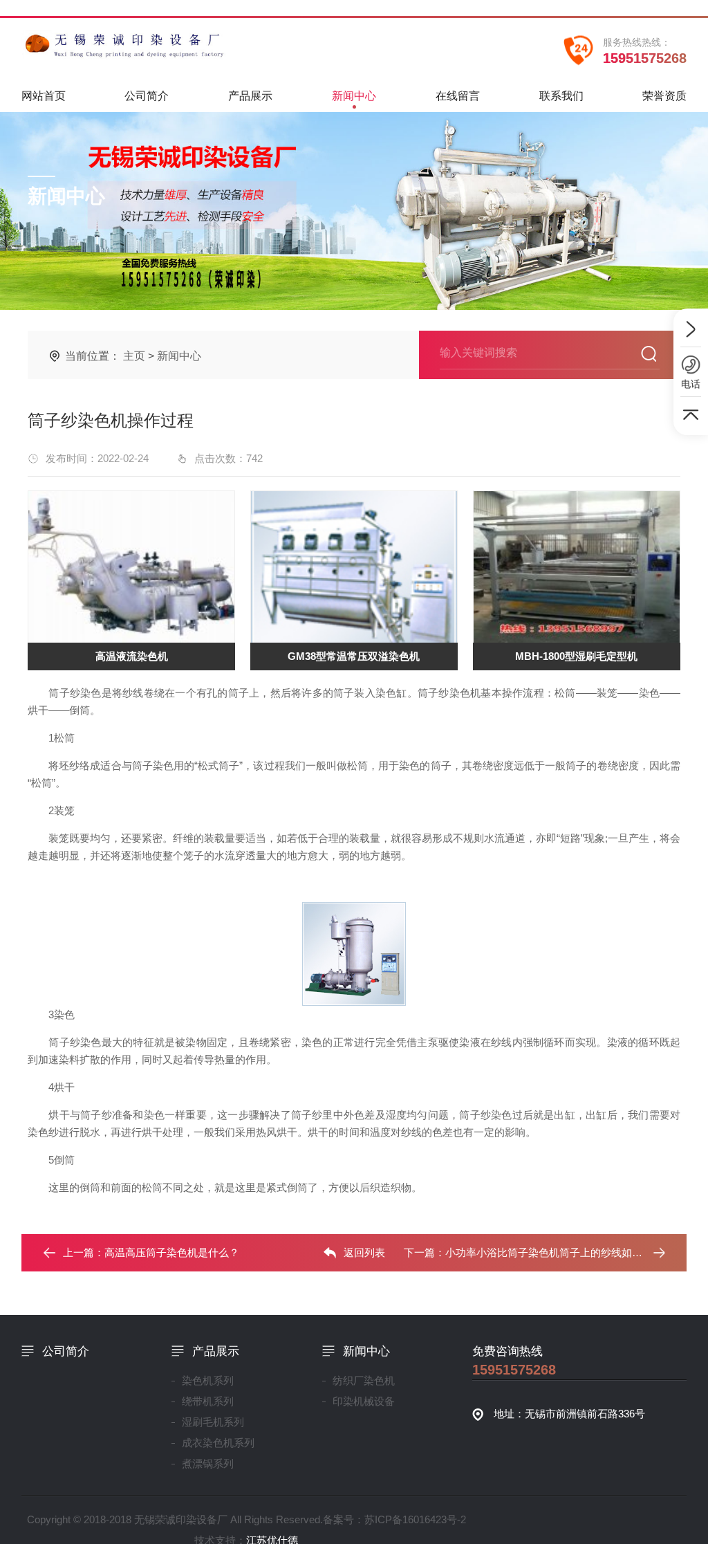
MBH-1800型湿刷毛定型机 (576, 656)
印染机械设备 (364, 1401)
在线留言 (458, 96)
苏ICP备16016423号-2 (415, 1519)
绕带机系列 (208, 1401)
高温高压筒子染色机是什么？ (171, 1252)
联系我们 (561, 96)
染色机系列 (208, 1380)
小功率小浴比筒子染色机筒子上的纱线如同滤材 (554, 1252)
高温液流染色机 (131, 656)
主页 (134, 356)
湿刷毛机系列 (213, 1422)
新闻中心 (354, 96)
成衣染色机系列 (218, 1443)
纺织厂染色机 (364, 1380)
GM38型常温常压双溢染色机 (354, 656)
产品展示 (250, 96)
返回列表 (364, 1252)
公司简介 (146, 96)
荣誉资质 (664, 96)
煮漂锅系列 (208, 1463)
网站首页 (43, 96)
